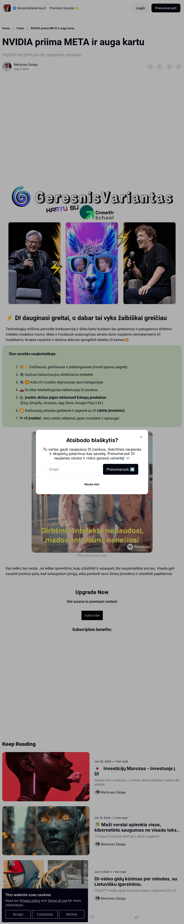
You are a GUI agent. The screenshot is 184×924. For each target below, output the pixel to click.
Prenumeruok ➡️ (121, 469)
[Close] (141, 437)
